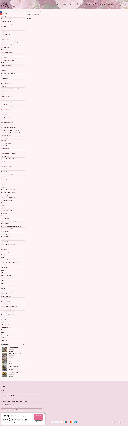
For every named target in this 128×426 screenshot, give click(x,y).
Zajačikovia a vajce (5, 327)
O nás (57, 4)
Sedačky (3, 205)
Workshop (79, 4)
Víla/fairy (3, 319)
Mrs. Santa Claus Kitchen (6, 158)
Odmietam (38, 418)
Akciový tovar (4, 13)
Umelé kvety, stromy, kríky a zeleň (8, 262)
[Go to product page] (4, 349)
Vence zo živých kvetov (6, 285)
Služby (71, 4)
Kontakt (87, 4)
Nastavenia (38, 421)
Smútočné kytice (5, 218)
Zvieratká (3, 340)
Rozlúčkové (3, 195)
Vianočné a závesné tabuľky (7, 291)
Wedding (3, 322)
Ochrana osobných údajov (7, 393)
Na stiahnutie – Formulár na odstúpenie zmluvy (12, 409)
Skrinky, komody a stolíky (6, 210)
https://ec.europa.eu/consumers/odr (34, 14)
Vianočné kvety (4, 301)
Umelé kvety (4, 259)
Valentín (3, 270)
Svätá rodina (4, 241)
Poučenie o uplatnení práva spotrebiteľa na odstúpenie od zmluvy (16, 401)
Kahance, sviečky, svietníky (7, 106)
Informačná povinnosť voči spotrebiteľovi (11, 395)
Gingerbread (3, 70)
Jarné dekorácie (4, 96)
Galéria (95, 4)
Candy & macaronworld (6, 36)
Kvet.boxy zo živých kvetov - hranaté (9, 127)
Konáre (2, 114)
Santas (2, 202)
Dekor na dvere (4, 47)
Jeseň (2, 99)
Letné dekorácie (4, 148)
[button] (117, 4)
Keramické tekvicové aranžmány (8, 112)
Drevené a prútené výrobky (7, 60)
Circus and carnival (5, 39)
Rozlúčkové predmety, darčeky (8, 197)
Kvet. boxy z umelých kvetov (7, 122)
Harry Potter (3, 81)
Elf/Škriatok (3, 62)
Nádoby (3, 164)
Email (1, 14)
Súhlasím (38, 415)
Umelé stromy (4, 267)
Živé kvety (3, 335)
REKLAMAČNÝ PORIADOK (8, 404)
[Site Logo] (8, 5)
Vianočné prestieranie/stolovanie (8, 306)
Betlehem (3, 31)
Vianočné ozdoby (5, 304)
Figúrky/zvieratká (5, 65)
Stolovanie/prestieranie (6, 228)
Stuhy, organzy (4, 231)
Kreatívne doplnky (5, 117)
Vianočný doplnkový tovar (6, 316)
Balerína (3, 29)
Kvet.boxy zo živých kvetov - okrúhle (9, 130)
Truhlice (3, 257)
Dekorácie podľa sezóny (6, 52)
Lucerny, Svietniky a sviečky (7, 153)
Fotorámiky (3, 68)
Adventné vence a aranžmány (7, 11)
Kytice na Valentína (5, 143)
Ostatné (3, 176)
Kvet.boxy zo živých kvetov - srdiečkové (10, 132)
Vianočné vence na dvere (6, 311)
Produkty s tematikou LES (7, 192)
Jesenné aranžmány (5, 101)
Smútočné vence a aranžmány (7, 221)
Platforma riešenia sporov (8, 398)
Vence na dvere (4, 283)
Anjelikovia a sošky (5, 18)
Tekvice (3, 249)
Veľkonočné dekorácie (6, 275)
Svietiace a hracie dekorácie (7, 244)
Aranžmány (3, 26)
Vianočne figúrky (4, 296)
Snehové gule (4, 223)
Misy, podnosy (4, 156)
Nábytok (3, 161)
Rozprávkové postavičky (6, 200)
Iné (2, 91)
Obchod (64, 4)
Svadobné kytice (4, 239)
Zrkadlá (2, 337)
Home (3, 390)
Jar (2, 94)
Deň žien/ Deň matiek (6, 55)
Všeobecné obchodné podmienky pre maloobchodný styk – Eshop (16, 407)
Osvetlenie (3, 184)
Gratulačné (3, 75)
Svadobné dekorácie (5, 236)
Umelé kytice (4, 265)
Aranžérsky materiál (5, 24)
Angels (2, 16)
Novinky (3, 171)
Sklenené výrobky (5, 208)
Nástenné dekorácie (5, 166)
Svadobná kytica (4, 234)
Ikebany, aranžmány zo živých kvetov (9, 88)
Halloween (3, 78)
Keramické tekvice (5, 109)
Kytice (2, 140)
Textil (2, 254)
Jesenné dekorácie (5, 104)
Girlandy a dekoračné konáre (7, 73)
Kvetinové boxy (4, 138)
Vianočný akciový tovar (6, 314)
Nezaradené (3, 169)
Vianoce (3, 288)
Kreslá (2, 119)
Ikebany (3, 86)
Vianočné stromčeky (5, 309)
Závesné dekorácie (5, 329)
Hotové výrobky (4, 83)
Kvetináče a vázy (5, 135)
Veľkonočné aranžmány (6, 272)
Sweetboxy (3, 246)
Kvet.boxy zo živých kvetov (7, 125)
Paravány (3, 187)
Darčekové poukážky (106, 4)
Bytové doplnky (4, 34)
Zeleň (2, 332)
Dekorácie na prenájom (6, 49)
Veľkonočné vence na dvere (7, 278)
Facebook (1, 12)
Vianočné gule (4, 298)
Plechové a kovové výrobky (7, 189)
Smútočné (3, 213)
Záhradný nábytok (5, 324)
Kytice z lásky (4, 145)
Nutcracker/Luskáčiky (6, 174)
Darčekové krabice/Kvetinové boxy (8, 42)
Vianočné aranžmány (5, 293)
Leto (2, 151)
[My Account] (126, 4)
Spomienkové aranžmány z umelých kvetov (10, 226)
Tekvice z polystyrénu (6, 252)
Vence (2, 280)
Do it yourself (4, 57)
